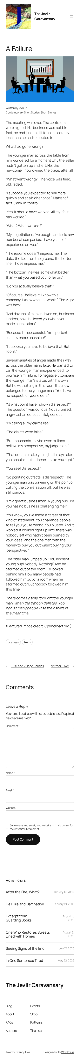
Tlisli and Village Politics (27, 666)
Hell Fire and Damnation (25, 904)
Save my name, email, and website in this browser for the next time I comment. (41, 827)
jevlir (21, 108)
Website (11, 808)
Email (10, 790)
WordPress (67, 1052)
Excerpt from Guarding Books (19, 918)
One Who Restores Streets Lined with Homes (28, 934)
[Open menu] (72, 16)
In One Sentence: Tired (24, 961)
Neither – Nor (60, 666)
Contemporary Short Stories (22, 112)
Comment (13, 726)
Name (10, 773)
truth (27, 642)
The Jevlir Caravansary (44, 16)
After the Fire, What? (23, 892)
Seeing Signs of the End (25, 948)
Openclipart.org (57, 626)
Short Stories (48, 112)
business (13, 642)
